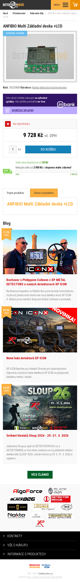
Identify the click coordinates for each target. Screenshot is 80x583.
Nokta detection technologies (49, 87)
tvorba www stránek (53, 577)
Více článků (40, 474)
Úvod (5, 13)
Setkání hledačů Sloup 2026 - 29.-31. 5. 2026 (37, 435)
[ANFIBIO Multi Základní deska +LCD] (40, 56)
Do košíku (48, 149)
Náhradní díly (36, 13)
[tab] (15, 193)
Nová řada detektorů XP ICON (26, 358)
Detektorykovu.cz (46, 573)
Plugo (28, 577)
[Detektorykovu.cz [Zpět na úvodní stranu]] (24, 5)
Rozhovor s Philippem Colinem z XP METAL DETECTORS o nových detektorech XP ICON (36, 282)
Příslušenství (19, 13)
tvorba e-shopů (39, 577)
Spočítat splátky (23, 110)
